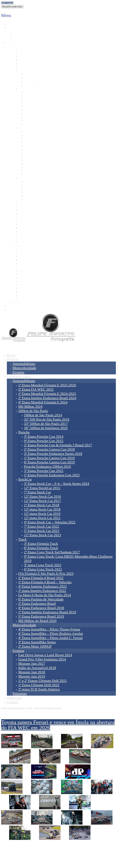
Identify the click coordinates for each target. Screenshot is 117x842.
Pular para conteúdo (10, 349)
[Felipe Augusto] (38, 341)
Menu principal (8, 345)
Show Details (8, 714)
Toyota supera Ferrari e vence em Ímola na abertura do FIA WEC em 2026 (58, 725)
